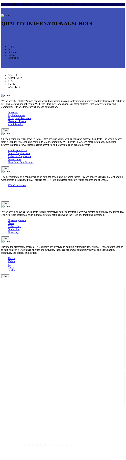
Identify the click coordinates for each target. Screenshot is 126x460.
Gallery (11, 379)
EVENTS (13, 83)
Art (9, 264)
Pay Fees (12, 49)
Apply (11, 46)
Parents (53, 4)
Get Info (12, 52)
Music (11, 267)
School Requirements (19, 153)
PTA (10, 81)
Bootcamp (13, 344)
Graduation (14, 229)
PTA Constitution (17, 185)
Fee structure (14, 159)
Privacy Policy (93, 445)
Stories (11, 270)
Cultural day (14, 226)
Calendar (27, 4)
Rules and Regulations (19, 156)
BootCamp (13, 4)
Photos (11, 258)
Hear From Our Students (20, 162)
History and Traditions (19, 118)
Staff (84, 4)
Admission (13, 338)
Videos (11, 261)
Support (12, 55)
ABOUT (12, 75)
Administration (15, 124)
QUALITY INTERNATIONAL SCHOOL (47, 23)
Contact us (13, 58)
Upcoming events (17, 220)
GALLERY (14, 86)
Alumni (94, 4)
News (11, 223)
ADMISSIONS (16, 78)
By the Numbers (16, 115)
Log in (77, 445)
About (11, 335)
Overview (13, 112)
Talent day (13, 232)
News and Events (17, 121)
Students (40, 4)
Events (11, 376)
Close (5, 130)
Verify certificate (69, 4)
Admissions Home (17, 150)
